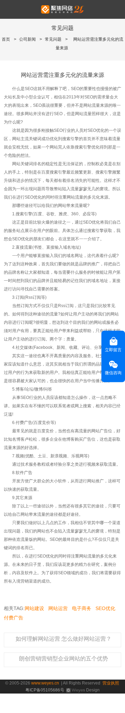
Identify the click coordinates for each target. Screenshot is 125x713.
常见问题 (53, 39)
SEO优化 (105, 608)
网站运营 (58, 608)
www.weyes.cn (45, 683)
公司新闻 (27, 39)
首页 (6, 39)
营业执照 (110, 683)
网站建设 (34, 608)
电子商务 (81, 608)
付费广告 (13, 617)
